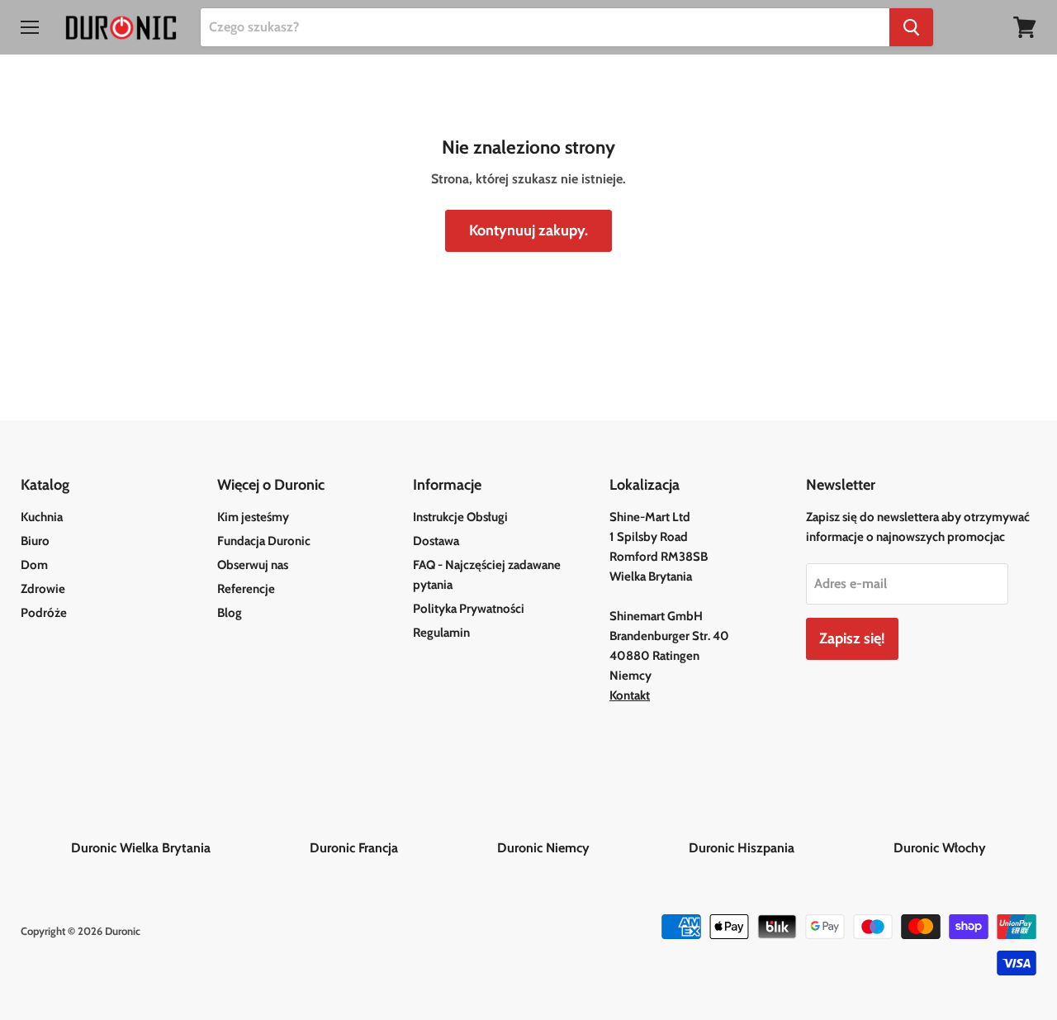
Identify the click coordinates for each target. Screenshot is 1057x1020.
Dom (34, 564)
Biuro (35, 541)
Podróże (44, 612)
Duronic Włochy (939, 848)
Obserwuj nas (252, 564)
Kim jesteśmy (253, 517)
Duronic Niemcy (591, 848)
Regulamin (441, 632)
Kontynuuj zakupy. (528, 230)
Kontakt (629, 695)
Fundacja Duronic (263, 541)
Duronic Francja (402, 848)
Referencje (246, 588)
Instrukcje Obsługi (460, 517)
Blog (229, 612)
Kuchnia (42, 517)
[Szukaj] (911, 27)
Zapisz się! (852, 638)
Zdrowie (43, 588)
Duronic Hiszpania (789, 848)
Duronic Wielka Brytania (188, 848)
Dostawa (436, 541)
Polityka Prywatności (468, 608)
